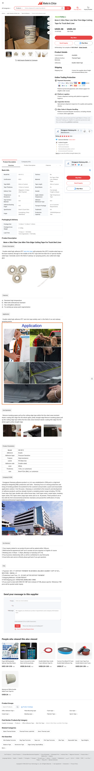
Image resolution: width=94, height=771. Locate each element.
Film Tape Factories (49, 740)
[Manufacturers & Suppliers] (47, 3)
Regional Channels (74, 754)
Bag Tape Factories (25, 740)
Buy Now (74, 38)
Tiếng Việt (44, 760)
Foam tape (50, 710)
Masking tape (28, 714)
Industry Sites (64, 754)
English (15, 758)
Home (3, 13)
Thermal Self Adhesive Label (39, 13)
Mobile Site (44, 756)
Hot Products (7, 754)
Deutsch (54, 758)
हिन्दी (82, 758)
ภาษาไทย (87, 758)
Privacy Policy (74, 763)
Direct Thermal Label (44, 731)
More (3, 748)
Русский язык (41, 758)
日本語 (77, 758)
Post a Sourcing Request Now (24, 629)
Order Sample (83, 47)
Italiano (48, 758)
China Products (17, 754)
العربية (67, 758)
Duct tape (72, 710)
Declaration (66, 763)
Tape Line (37, 740)
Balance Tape (7, 744)
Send (17, 626)
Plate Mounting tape (30, 710)
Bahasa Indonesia (53, 760)
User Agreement (57, 763)
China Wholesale (45, 754)
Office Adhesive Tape (8, 710)
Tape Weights (85, 740)
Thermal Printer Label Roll (26, 731)
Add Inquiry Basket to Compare (27, 60)
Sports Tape (73, 714)
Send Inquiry (64, 43)
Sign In (57, 153)
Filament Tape (51, 714)
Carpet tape (5, 714)
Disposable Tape (72, 740)
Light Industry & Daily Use (13, 13)
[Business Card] (90, 170)
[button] (56, 165)
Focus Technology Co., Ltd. (35, 763)
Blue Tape (61, 740)
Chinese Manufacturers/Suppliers (30, 754)
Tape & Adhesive (25, 13)
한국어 (72, 758)
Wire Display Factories (9, 740)
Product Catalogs (28, 707)
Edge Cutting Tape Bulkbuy (35, 744)
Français (33, 758)
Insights (51, 756)
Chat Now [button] (84, 43)
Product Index (84, 754)
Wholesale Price (55, 754)
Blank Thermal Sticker (9, 731)
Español (20, 758)
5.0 (73, 165)
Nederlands (61, 758)
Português (27, 758)
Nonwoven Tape (19, 744)
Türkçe (38, 760)
